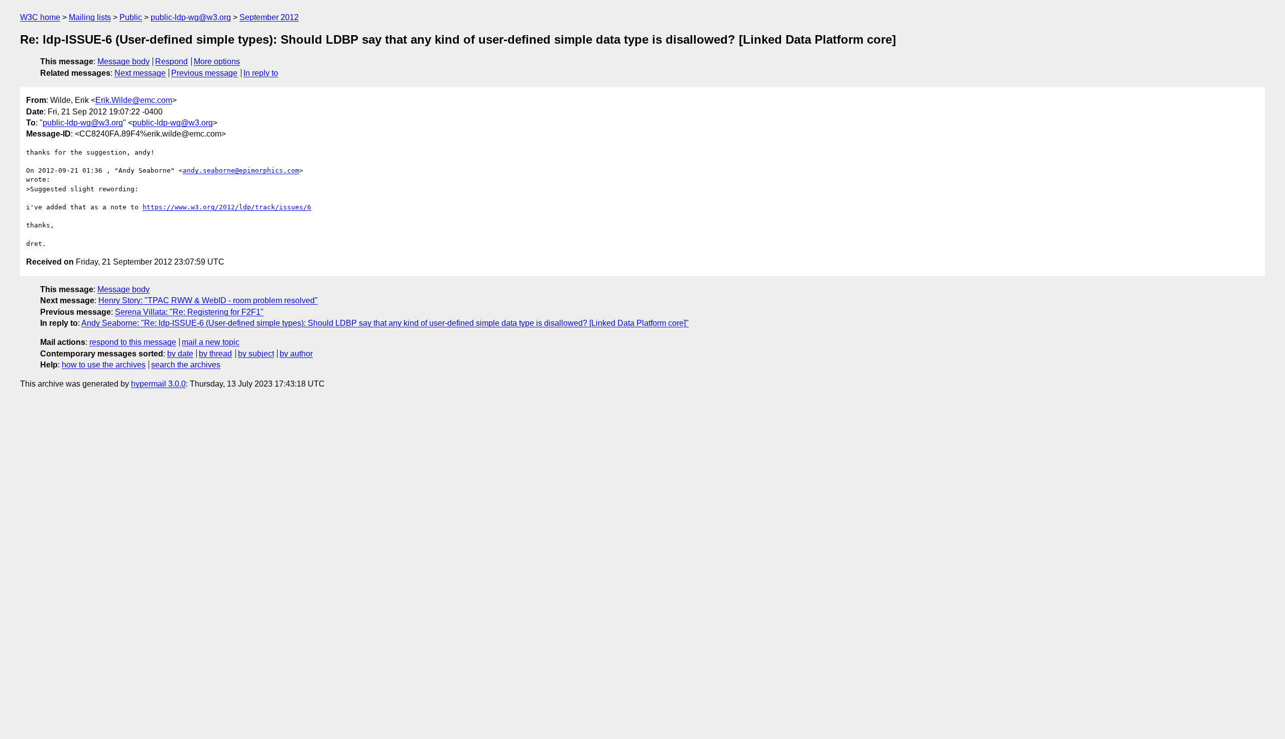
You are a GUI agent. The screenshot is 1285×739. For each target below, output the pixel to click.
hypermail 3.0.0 (158, 384)
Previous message (204, 73)
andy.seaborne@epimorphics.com (241, 170)
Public (130, 17)
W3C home (40, 17)
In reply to (260, 73)
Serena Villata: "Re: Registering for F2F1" (189, 312)
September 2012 (269, 17)
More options (217, 61)
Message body (123, 61)
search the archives (185, 364)
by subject (256, 353)
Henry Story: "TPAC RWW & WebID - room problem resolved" (208, 300)
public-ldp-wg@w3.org (191, 17)
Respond (171, 61)
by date (180, 353)
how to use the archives (104, 364)
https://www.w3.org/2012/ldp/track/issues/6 (227, 207)
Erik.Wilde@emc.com (133, 100)
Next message (140, 73)
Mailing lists (90, 17)
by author (296, 353)
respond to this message (132, 342)
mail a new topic (210, 342)
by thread (215, 353)
